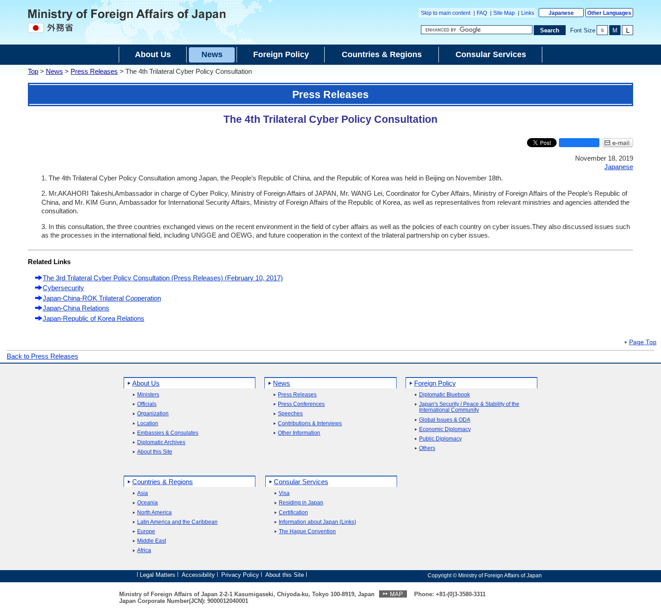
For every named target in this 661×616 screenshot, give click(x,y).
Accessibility (198, 574)
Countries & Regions (162, 482)
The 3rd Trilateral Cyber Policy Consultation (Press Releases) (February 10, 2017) (163, 278)
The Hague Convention (307, 532)
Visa (284, 493)
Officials (146, 404)
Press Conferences (301, 404)
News (54, 71)
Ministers (148, 395)
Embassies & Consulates (167, 433)
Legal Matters (157, 574)
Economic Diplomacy (445, 429)
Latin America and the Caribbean (177, 522)
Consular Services (301, 482)
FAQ (482, 13)
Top (33, 71)
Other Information (299, 433)
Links (527, 13)
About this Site (154, 452)
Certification (293, 513)
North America (154, 513)
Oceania (147, 503)
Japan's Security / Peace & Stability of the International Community (469, 407)
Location (147, 424)
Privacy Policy (240, 574)
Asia (142, 493)
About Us (146, 383)
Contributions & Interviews (310, 424)
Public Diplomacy (440, 439)
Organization (153, 414)
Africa (144, 550)
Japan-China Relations (76, 308)
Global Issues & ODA (444, 420)
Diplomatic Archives (161, 442)
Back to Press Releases (42, 356)
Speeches (290, 414)
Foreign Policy (435, 383)
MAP (396, 594)
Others (427, 448)
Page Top (643, 342)
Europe (146, 532)
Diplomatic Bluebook (444, 395)
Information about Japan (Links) (317, 522)
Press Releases (94, 71)
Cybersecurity (63, 288)
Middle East (151, 541)
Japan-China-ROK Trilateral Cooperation (102, 298)
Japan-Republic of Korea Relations (93, 318)
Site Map (504, 13)
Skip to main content (445, 13)
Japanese (561, 13)
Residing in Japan (301, 503)
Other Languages (609, 13)
